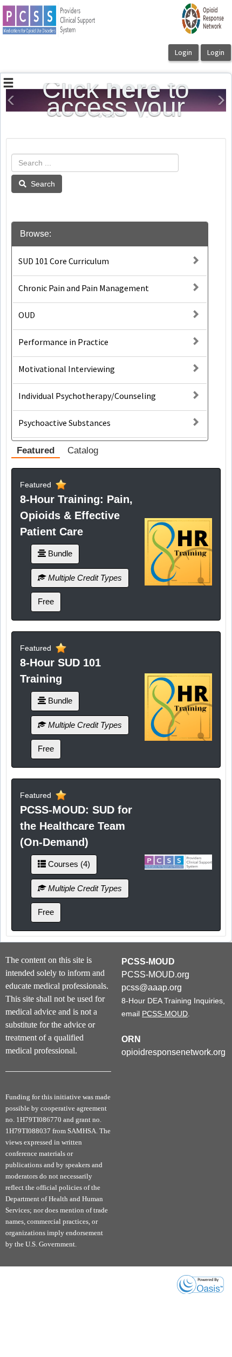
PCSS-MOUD (165, 1013)
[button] (11, 100)
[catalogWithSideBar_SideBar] (8, 84)
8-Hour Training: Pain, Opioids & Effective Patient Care (76, 515)
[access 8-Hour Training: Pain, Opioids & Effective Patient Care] (178, 551)
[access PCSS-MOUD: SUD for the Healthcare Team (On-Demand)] (178, 862)
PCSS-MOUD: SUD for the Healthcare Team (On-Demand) (76, 826)
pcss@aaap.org (151, 987)
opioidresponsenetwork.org (173, 1052)
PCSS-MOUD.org (155, 974)
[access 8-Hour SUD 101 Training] (178, 707)
